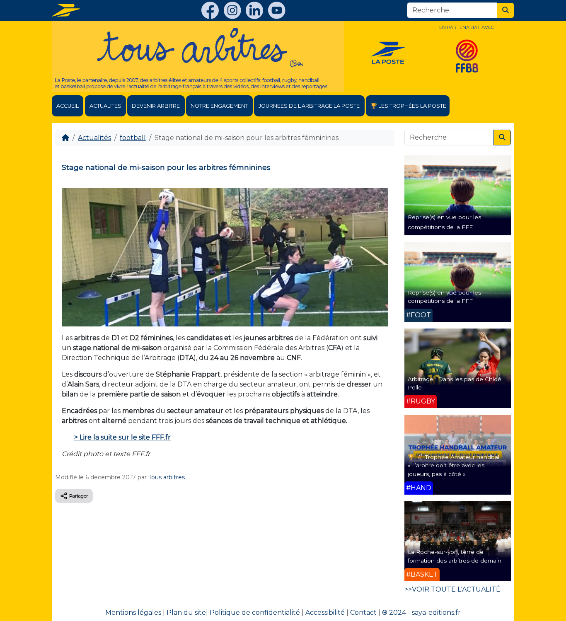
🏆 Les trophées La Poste (408, 106)
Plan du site (186, 612)
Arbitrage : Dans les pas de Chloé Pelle (454, 383)
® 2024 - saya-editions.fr (421, 612)
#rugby (420, 401)
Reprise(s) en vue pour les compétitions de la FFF (444, 296)
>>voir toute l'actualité (452, 589)
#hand (418, 488)
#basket (422, 574)
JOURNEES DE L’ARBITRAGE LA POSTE (309, 106)
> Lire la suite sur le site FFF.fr (122, 437)
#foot (418, 315)
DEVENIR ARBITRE (156, 106)
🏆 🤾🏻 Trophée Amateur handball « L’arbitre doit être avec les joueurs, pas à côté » (454, 465)
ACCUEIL (67, 106)
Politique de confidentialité (255, 612)
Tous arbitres (166, 477)
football (133, 138)
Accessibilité (325, 612)
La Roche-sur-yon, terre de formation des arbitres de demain (454, 556)
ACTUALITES (105, 106)
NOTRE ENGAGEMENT (219, 106)
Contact (363, 612)
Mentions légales (133, 612)
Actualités (94, 138)
